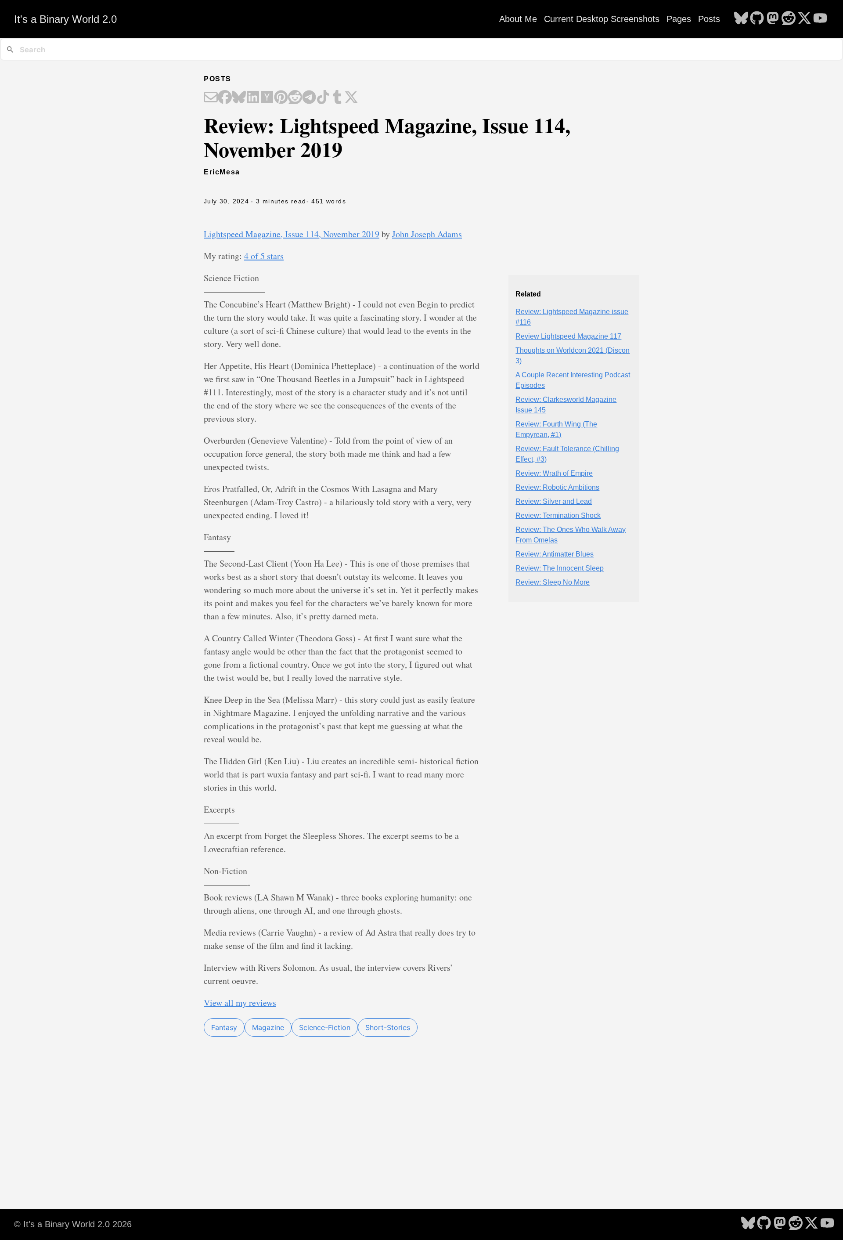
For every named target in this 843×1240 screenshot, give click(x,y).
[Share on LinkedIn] (253, 98)
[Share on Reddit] (295, 98)
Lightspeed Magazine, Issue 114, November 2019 (291, 234)
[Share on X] (351, 98)
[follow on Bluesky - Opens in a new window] (741, 19)
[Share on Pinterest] (281, 98)
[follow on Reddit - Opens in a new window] (789, 19)
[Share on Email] (211, 98)
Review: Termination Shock (558, 515)
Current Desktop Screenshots (601, 19)
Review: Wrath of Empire (554, 473)
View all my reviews (240, 1003)
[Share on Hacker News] (267, 98)
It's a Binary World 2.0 (65, 19)
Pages (678, 19)
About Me (518, 19)
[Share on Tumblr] (337, 98)
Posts (709, 19)
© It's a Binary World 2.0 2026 (73, 1224)
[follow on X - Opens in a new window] (804, 19)
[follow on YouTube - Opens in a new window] (820, 19)
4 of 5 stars (264, 256)
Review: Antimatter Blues (554, 554)
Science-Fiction (324, 1027)
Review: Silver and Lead (553, 501)
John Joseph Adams (427, 234)
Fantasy (224, 1027)
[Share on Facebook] (225, 98)
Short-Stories (387, 1027)
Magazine (268, 1027)
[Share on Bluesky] (239, 98)
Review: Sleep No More (552, 582)
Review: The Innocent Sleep (559, 568)
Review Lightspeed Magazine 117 (568, 336)
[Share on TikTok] (323, 98)
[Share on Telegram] (309, 98)
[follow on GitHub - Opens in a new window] (757, 19)
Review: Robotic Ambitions (557, 487)
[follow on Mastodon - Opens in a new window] (773, 19)
